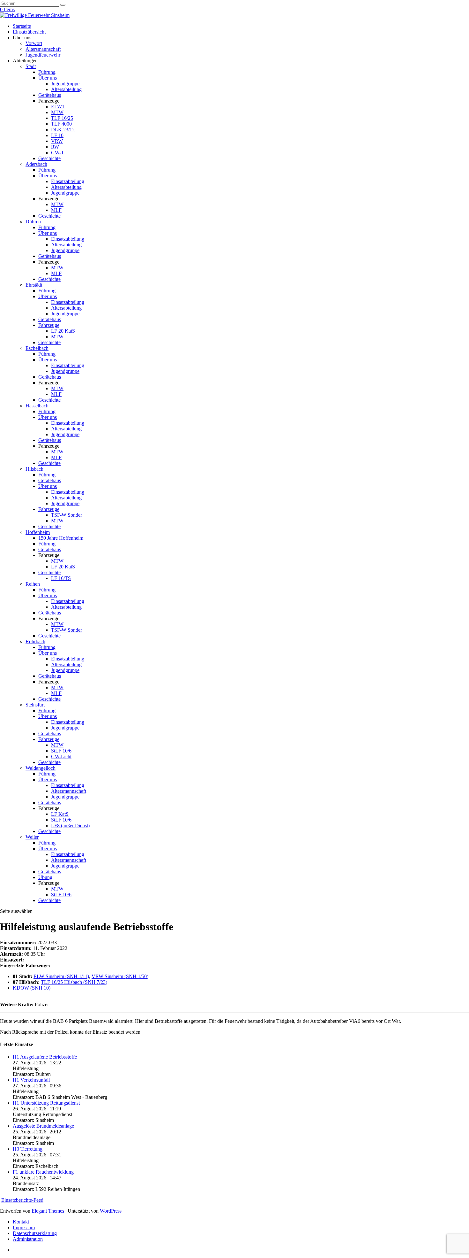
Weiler (32, 837)
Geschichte (49, 158)
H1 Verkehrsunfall (31, 1080)
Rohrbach (35, 641)
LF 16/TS (61, 578)
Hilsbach (34, 469)
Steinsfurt (35, 704)
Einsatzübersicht (29, 32)
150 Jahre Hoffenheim (60, 538)
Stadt (31, 66)
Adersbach (36, 164)
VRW (57, 141)
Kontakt (21, 1221)
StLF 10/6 (61, 750)
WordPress (111, 1211)
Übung (45, 877)
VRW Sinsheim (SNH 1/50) (120, 976)
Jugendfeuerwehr (43, 55)
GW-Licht (61, 756)
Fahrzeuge (48, 325)
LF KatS (60, 814)
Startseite (22, 26)
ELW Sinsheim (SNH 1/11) (61, 976)
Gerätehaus (49, 95)
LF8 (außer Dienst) (70, 825)
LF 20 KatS (63, 331)
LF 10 (57, 135)
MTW (57, 112)
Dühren (33, 221)
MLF (56, 210)
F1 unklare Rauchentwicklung (43, 1172)
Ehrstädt (34, 285)
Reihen (33, 584)
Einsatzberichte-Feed (22, 1200)
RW (55, 147)
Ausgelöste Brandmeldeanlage (43, 1126)
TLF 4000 (61, 124)
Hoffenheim (38, 532)
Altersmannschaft (43, 49)
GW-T (57, 152)
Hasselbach (37, 405)
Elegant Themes (48, 1211)
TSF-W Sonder (66, 515)
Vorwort (34, 43)
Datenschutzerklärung (35, 1233)
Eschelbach (37, 348)
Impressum (24, 1227)
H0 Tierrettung (27, 1149)
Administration (28, 1239)
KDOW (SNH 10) (31, 988)
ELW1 (57, 106)
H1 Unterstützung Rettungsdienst (46, 1103)
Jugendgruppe (65, 83)
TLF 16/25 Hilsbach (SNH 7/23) (74, 982)
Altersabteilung (66, 89)
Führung (47, 72)
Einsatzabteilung (67, 181)
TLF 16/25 (62, 118)
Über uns (47, 78)
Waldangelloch (41, 768)
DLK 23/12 (63, 129)
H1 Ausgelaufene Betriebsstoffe (45, 1057)
